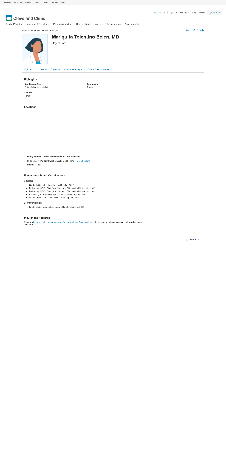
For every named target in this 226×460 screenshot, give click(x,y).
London (46, 2)
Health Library (83, 24)
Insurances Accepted (73, 69)
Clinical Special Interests (99, 69)
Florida (37, 2)
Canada (28, 2)
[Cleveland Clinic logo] (25, 19)
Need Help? (184, 12)
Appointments (132, 24)
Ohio (63, 2)
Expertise (55, 69)
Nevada (55, 2)
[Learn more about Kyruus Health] (195, 239)
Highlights (28, 69)
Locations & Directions (37, 24)
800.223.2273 (159, 12)
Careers (201, 12)
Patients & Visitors (62, 24)
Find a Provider (14, 24)
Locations (42, 69)
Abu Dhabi (18, 2)
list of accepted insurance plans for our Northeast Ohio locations (62, 222)
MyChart (173, 12)
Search (215, 12)
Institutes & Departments (108, 24)
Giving (193, 12)
